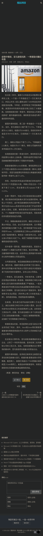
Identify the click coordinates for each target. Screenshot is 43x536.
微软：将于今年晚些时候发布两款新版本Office (19, 466)
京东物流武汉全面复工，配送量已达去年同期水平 (32, 396)
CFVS (24, 530)
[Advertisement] (21, 29)
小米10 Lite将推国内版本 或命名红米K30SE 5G (10, 396)
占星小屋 (29, 530)
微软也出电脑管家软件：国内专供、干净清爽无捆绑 (21, 455)
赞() (18, 380)
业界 (16, 52)
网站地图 (19, 530)
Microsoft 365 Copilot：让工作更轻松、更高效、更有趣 (22, 442)
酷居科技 (21, 3)
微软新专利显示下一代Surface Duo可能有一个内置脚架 (22, 459)
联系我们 (26, 523)
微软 (23, 386)
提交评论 (35, 492)
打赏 (27, 380)
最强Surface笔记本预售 (11, 452)
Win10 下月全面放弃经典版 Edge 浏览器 (17, 462)
